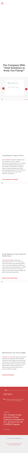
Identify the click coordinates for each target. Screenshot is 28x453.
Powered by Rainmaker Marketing (14, 444)
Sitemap (20, 443)
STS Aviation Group (6, 260)
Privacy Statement (15, 443)
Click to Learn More (6, 429)
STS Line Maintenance (7, 159)
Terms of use (8, 443)
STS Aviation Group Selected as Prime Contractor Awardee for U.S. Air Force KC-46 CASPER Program (13, 419)
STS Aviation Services (7, 356)
